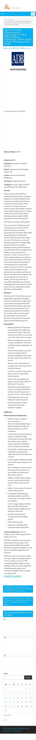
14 (22, 698)
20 (18, 702)
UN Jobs (10, 19)
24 (6, 706)
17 (6, 702)
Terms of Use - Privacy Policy (12, 731)
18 (10, 702)
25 (10, 706)
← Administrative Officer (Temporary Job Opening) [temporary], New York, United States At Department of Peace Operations (18, 589)
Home (5, 19)
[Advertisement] (18, 91)
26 (14, 706)
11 (9, 698)
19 (13, 702)
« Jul (5, 720)
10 (6, 698)
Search (6, 673)
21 (22, 702)
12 (13, 698)
